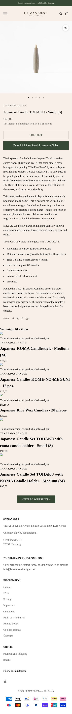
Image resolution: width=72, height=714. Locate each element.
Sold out (36, 135)
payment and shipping (15, 653)
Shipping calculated (28, 123)
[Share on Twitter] (17, 318)
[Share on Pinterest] (22, 318)
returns (7, 659)
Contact (7, 587)
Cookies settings (12, 629)
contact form (29, 564)
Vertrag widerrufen (36, 499)
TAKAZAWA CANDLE (14, 105)
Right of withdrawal (14, 617)
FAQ (6, 593)
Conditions (9, 611)
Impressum (9, 605)
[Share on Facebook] (13, 318)
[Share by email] (27, 318)
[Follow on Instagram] (5, 681)
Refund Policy (11, 623)
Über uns (8, 635)
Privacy (7, 599)
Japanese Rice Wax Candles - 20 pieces (33, 410)
